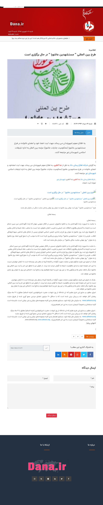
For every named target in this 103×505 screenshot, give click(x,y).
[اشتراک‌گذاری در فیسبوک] (90, 354)
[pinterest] (48, 478)
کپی (46, 348)
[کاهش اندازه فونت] (37, 123)
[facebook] (68, 478)
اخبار (88, 132)
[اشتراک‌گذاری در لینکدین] (58, 354)
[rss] (41, 478)
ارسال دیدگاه (52, 415)
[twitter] (62, 478)
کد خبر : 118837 (58, 123)
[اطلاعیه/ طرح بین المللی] (71, 192)
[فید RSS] (65, 354)
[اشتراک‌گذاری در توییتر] (84, 354)
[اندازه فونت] (41, 123)
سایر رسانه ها (79, 132)
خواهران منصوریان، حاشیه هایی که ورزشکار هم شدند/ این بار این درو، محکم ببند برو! (40, 38)
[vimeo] (34, 478)
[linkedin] (55, 478)
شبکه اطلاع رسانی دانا (79, 165)
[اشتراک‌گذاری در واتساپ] (77, 354)
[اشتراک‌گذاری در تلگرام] (71, 354)
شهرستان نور (90, 173)
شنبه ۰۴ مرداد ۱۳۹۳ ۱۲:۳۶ (83, 123)
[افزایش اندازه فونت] (44, 123)
